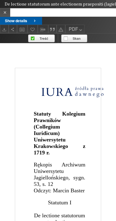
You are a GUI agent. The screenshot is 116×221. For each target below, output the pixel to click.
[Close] (5, 12)
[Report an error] (61, 29)
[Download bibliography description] (43, 29)
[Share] (13, 29)
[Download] (4, 29)
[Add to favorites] (33, 29)
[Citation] (52, 29)
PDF (73, 29)
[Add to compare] (22, 29)
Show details (16, 20)
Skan (77, 38)
